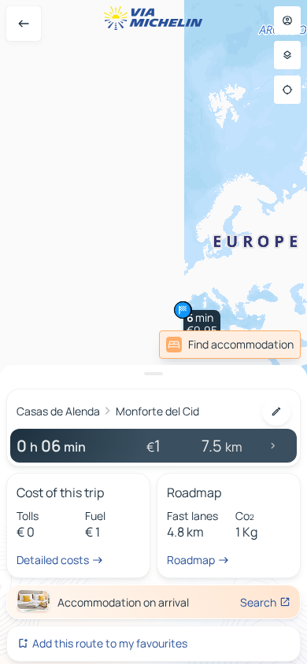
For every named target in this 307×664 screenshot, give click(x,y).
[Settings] (287, 55)
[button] (201, 324)
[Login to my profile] (287, 20)
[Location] (287, 90)
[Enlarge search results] (153, 373)
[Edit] (276, 411)
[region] (153, 332)
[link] (230, 344)
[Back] (23, 23)
